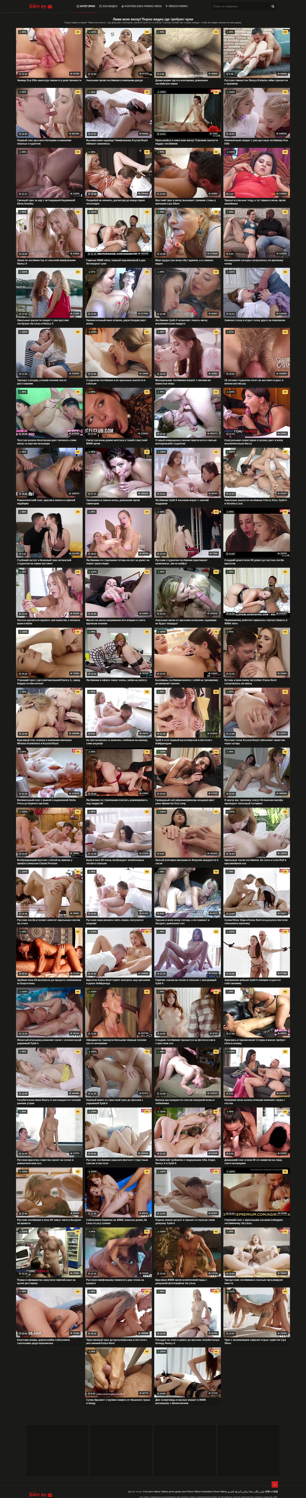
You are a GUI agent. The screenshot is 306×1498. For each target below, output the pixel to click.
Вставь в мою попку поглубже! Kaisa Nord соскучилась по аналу (250, 682)
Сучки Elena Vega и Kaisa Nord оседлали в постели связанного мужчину (255, 922)
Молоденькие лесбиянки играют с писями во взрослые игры (183, 382)
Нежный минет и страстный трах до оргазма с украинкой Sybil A (114, 1102)
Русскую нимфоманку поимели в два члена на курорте (115, 1281)
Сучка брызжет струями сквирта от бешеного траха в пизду (118, 1401)
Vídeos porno (178, 6)
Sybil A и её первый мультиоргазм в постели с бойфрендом (183, 742)
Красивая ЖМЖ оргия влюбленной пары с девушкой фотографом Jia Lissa (181, 1281)
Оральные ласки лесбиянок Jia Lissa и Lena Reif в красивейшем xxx (255, 862)
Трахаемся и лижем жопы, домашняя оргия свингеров (113, 502)
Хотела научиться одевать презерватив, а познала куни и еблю (48, 622)
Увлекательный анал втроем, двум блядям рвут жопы (116, 322)
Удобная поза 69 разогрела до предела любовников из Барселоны (49, 982)
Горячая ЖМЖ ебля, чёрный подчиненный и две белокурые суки (116, 262)
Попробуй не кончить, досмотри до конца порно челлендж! (115, 202)
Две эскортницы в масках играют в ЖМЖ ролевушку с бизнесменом (180, 1401)
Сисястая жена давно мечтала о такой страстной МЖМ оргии (116, 442)
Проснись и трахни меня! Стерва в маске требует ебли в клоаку (255, 1042)
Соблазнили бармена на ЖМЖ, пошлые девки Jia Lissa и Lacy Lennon (116, 1222)
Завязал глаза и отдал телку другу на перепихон (254, 320)
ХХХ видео (110, 6)
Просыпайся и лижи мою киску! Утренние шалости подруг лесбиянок (186, 142)
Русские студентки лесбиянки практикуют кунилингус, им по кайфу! (181, 562)
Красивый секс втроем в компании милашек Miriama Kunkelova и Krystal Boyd (44, 742)
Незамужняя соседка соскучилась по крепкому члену (253, 262)
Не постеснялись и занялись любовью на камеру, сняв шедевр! (117, 742)
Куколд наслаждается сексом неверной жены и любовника (184, 1102)
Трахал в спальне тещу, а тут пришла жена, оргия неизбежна (255, 202)
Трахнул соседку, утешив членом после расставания (42, 382)
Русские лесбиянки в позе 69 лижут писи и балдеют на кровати (49, 1222)
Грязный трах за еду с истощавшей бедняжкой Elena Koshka (46, 202)
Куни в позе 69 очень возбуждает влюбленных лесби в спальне (115, 862)
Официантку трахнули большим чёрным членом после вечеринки (116, 1042)
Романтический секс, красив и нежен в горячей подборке (46, 502)
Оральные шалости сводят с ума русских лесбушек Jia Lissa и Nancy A (43, 322)
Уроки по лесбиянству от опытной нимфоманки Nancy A (46, 262)
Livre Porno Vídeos (191, 1491)
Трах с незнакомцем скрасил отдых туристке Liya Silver (255, 1341)
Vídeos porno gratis (171, 1491)
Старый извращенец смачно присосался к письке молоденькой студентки (186, 442)
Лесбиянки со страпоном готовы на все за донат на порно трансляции (117, 562)
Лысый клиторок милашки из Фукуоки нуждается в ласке (186, 862)
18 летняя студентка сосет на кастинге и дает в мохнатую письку (253, 382)
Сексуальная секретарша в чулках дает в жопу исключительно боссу (253, 442)
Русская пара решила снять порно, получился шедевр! (114, 922)
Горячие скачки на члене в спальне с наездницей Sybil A (185, 982)
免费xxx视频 (271, 1491)
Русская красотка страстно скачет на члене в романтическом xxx (45, 1162)
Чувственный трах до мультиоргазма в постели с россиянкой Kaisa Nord (116, 1341)
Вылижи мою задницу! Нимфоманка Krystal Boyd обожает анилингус (117, 142)
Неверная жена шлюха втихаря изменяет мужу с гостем (254, 1102)
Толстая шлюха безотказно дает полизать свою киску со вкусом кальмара (46, 442)
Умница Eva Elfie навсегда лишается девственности (49, 80)
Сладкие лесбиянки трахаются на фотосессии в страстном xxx (185, 1042)
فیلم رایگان (259, 1491)
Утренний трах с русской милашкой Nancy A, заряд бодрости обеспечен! (48, 682)
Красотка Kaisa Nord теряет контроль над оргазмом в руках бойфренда (118, 982)
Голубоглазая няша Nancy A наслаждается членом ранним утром (49, 1102)
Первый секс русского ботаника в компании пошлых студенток (44, 142)
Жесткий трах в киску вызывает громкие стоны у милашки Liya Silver (185, 202)
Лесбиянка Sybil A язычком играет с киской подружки (182, 502)
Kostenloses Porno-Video (143, 6)
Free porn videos (151, 1491)
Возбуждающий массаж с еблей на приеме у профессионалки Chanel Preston (44, 862)
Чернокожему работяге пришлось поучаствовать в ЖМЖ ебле (255, 622)
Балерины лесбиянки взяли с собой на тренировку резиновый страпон (186, 682)
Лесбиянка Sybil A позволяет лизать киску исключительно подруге (181, 322)
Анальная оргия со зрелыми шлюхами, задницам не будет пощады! (185, 622)
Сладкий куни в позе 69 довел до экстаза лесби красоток (254, 562)
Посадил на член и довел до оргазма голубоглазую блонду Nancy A (187, 1341)
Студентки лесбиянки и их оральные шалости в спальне (115, 382)
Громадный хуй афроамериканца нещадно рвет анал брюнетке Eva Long (185, 802)
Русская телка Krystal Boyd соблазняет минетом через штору (254, 742)
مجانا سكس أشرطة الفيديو (240, 1491)
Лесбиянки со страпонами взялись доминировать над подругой (117, 802)
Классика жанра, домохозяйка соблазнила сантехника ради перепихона (43, 1341)
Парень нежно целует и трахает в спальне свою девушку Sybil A (185, 1222)
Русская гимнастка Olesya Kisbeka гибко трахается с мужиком (256, 82)
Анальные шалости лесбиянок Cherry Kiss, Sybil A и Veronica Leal (255, 502)
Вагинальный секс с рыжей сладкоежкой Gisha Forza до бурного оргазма (46, 802)
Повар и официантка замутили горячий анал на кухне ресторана (46, 1281)
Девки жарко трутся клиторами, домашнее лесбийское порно (181, 82)
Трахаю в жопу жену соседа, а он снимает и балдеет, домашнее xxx (182, 922)
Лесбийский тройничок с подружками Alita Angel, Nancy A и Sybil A (185, 1162)
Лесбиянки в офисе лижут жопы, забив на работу (116, 680)
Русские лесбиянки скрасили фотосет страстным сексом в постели (117, 1162)
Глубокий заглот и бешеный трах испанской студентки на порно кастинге (44, 562)
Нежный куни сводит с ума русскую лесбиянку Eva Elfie (256, 142)
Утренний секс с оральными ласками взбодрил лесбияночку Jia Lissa (253, 1222)
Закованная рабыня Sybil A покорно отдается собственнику (252, 982)
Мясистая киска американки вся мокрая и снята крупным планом (115, 622)
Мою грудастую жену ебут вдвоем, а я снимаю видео (184, 262)
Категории (87, 6)
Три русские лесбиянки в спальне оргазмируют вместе (253, 1281)
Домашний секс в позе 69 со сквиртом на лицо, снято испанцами (253, 1162)
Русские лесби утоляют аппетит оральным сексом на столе (48, 922)
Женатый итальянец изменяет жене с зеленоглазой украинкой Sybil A (49, 1042)
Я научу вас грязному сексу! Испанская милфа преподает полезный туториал (253, 802)
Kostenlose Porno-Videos (214, 1491)
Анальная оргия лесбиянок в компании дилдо (114, 80)
